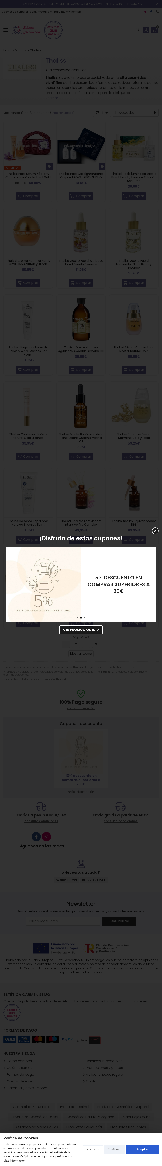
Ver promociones (79, 629)
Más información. (14, 1160)
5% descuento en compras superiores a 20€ (119, 584)
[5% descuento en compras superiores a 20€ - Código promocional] (43, 584)
